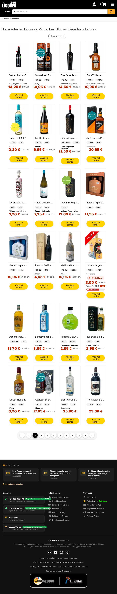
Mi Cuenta (91, 497)
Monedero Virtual (94, 505)
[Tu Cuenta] (94, 4)
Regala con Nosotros (96, 508)
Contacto (7, 493)
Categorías (56, 36)
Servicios (87, 493)
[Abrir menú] (113, 4)
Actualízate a (97, 501)
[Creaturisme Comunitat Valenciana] (58, 581)
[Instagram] (61, 552)
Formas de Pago (59, 512)
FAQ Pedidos (57, 508)
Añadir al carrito (19, 96)
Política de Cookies (60, 516)
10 (85, 435)
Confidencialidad (59, 501)
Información (54, 493)
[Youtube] (49, 552)
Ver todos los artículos (14, 484)
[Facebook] (55, 552)
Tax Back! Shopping (95, 512)
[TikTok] (67, 552)
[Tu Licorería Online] (9, 4)
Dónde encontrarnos (60, 520)
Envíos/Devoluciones (60, 505)
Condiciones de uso (60, 497)
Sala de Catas (93, 516)
